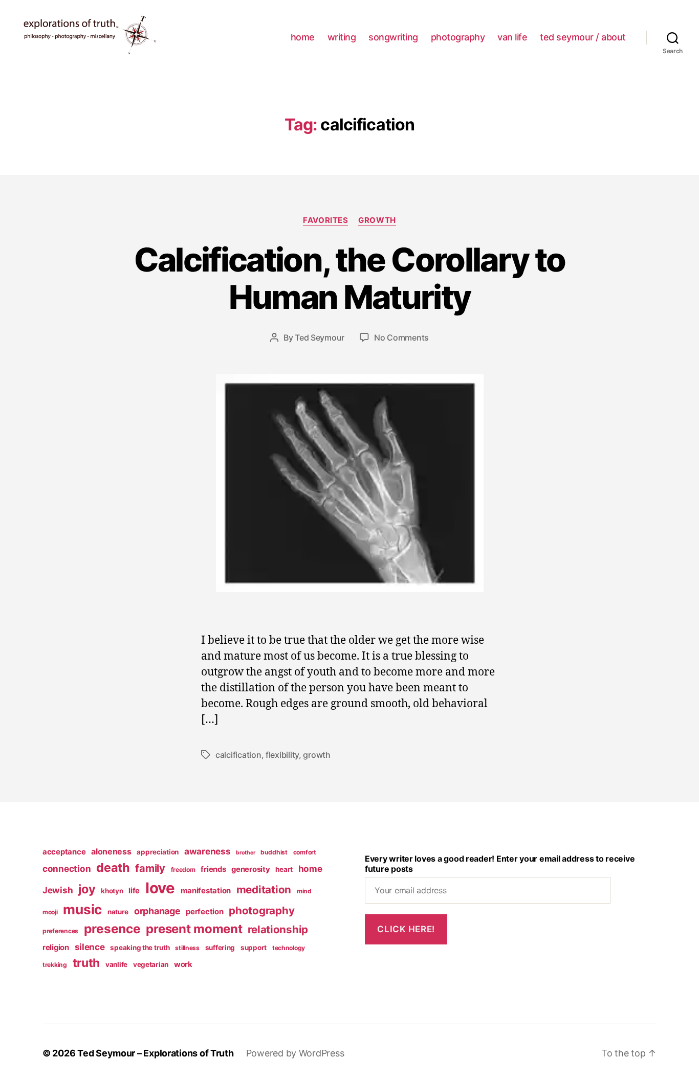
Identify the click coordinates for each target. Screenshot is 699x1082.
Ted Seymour (319, 337)
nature (117, 912)
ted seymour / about (583, 37)
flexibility (282, 755)
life (134, 890)
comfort (304, 852)
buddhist (274, 852)
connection (66, 868)
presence (112, 928)
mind (304, 891)
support (254, 947)
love (160, 888)
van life (512, 37)
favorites (325, 220)
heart (284, 869)
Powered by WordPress (295, 1053)
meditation (263, 889)
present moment (194, 928)
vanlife (116, 964)
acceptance (63, 851)
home (303, 37)
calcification (238, 755)
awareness (207, 851)
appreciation (158, 852)
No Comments (401, 337)
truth (86, 963)
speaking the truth (139, 947)
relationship (278, 929)
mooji (50, 912)
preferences (60, 931)
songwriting (393, 37)
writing (341, 37)
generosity (250, 869)
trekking (54, 964)
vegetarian (150, 964)
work (183, 964)
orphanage (157, 911)
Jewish (57, 890)
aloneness (111, 851)
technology (288, 948)
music (82, 909)
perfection (204, 911)
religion (55, 947)
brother (245, 852)
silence (90, 946)
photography (458, 37)
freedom (183, 869)
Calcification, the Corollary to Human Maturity (349, 278)
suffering (220, 947)
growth (377, 220)
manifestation (206, 890)
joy (86, 889)
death (113, 867)
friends (213, 869)
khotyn (112, 891)
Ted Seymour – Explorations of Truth (155, 1053)
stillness (187, 948)
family (150, 868)
